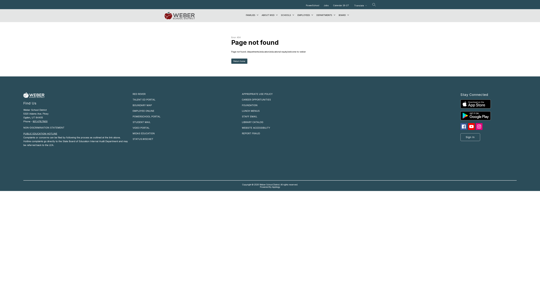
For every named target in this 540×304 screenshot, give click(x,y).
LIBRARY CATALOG (252, 122)
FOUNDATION (249, 105)
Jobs (326, 5)
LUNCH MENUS (251, 110)
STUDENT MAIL (141, 122)
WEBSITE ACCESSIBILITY (256, 127)
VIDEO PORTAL (141, 127)
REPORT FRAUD (251, 133)
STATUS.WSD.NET (143, 139)
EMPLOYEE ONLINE (143, 110)
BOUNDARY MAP (142, 105)
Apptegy (276, 187)
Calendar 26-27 (341, 5)
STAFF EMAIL (249, 116)
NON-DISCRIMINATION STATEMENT (43, 127)
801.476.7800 (40, 121)
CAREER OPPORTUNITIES (256, 99)
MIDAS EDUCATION (144, 133)
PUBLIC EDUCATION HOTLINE (40, 133)
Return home (239, 61)
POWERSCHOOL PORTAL (146, 116)
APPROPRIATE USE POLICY (257, 94)
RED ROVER (139, 94)
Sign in (470, 137)
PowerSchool (312, 5)
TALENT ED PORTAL (144, 99)
